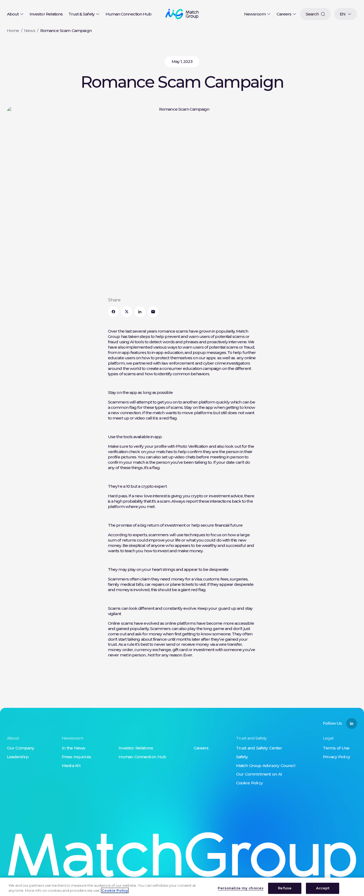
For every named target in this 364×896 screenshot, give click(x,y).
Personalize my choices (241, 888)
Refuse (285, 888)
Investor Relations (46, 14)
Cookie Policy (115, 890)
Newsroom (255, 14)
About (13, 14)
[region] (182, 887)
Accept (322, 888)
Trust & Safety (81, 14)
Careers (284, 14)
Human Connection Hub (129, 14)
